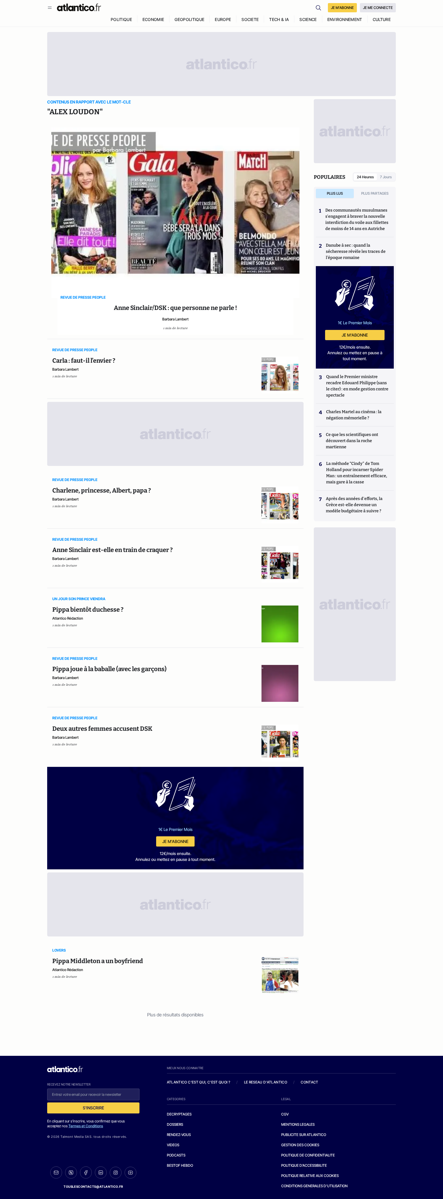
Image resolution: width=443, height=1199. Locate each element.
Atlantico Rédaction (67, 618)
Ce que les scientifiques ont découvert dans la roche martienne (352, 440)
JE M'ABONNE (342, 7)
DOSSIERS (175, 1124)
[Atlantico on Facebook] (86, 1172)
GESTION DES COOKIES (300, 1145)
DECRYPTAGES (179, 1114)
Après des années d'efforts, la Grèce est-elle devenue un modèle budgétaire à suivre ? (354, 504)
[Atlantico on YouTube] (130, 1173)
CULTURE (382, 19)
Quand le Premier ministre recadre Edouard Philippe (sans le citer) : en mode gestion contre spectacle (357, 386)
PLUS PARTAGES (375, 193)
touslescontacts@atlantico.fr (93, 1186)
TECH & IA (279, 19)
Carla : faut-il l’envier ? (83, 360)
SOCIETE (250, 19)
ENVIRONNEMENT (344, 19)
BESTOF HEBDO (180, 1165)
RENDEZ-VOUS (179, 1134)
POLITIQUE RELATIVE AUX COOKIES (310, 1175)
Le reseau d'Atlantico (265, 1082)
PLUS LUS (335, 193)
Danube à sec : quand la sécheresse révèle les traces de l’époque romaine (356, 251)
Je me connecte (378, 7)
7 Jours (386, 177)
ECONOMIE (153, 19)
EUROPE (223, 19)
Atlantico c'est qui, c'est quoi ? (198, 1082)
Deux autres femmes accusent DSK (102, 728)
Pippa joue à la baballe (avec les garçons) (109, 669)
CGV (285, 1114)
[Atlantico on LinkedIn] (101, 1172)
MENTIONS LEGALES (298, 1124)
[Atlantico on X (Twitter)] (71, 1172)
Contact (309, 1082)
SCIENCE (308, 19)
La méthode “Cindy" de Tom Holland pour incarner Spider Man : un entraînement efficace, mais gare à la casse (356, 472)
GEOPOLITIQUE (189, 19)
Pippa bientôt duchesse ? (88, 609)
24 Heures (365, 177)
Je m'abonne (175, 841)
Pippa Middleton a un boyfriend (97, 961)
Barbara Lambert (175, 319)
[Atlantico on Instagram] (116, 1173)
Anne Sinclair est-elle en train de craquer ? (112, 550)
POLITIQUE (121, 19)
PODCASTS (176, 1155)
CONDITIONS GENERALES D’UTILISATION (314, 1186)
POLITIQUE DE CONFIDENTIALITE (308, 1155)
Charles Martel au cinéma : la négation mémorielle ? (353, 414)
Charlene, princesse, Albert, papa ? (101, 490)
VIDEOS (173, 1145)
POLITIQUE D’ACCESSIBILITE (304, 1165)
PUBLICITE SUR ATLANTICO (303, 1134)
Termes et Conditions (85, 1126)
